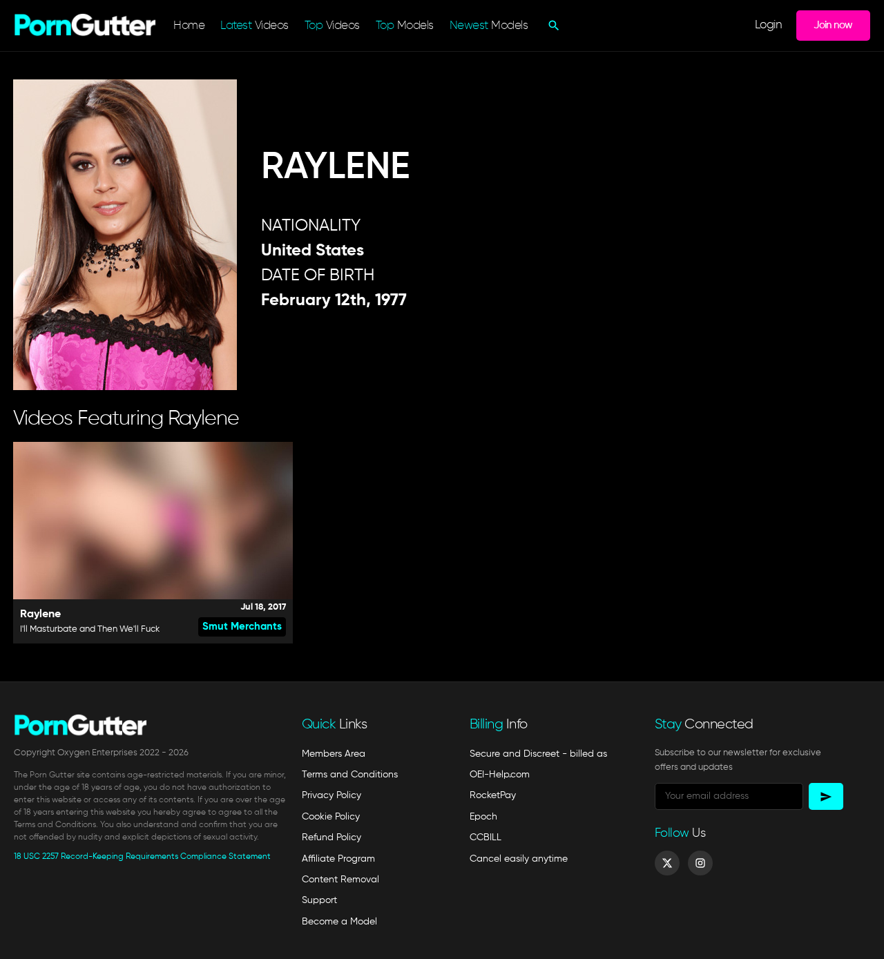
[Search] (552, 25)
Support (319, 900)
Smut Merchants (242, 626)
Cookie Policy (331, 817)
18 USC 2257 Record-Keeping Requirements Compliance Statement (142, 857)
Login (768, 25)
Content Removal (340, 879)
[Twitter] (667, 863)
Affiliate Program (338, 859)
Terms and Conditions (350, 774)
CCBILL (485, 837)
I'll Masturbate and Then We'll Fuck (90, 629)
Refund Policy (331, 837)
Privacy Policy (331, 795)
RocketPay (493, 795)
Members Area (333, 754)
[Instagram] (700, 863)
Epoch (483, 817)
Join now (833, 25)
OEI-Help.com (500, 774)
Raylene (40, 614)
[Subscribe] (826, 796)
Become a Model (339, 922)
